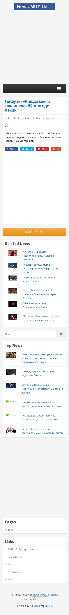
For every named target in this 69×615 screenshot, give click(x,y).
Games (12, 564)
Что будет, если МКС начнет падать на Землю (38, 373)
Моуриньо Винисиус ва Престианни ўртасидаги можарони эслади (42, 388)
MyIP (10, 579)
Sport (27, 118)
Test (10, 530)
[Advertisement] (34, 46)
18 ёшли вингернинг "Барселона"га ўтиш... (35, 305)
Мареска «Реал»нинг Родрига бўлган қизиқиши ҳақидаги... (40, 318)
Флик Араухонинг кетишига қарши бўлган (39, 279)
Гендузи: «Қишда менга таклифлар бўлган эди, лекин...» (28, 105)
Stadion (40, 118)
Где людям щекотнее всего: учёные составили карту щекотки (41, 404)
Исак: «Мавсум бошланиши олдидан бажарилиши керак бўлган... (39, 294)
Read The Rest (34, 231)
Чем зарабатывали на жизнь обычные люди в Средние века (40, 417)
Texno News (15, 557)
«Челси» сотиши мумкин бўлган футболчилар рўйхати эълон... (40, 268)
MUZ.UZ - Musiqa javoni (21, 549)
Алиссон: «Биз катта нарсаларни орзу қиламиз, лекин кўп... (38, 255)
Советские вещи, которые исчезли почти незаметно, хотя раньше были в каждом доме (42, 358)
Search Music (15, 572)
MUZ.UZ (49, 606)
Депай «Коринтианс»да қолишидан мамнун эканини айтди (42, 431)
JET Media (35, 606)
